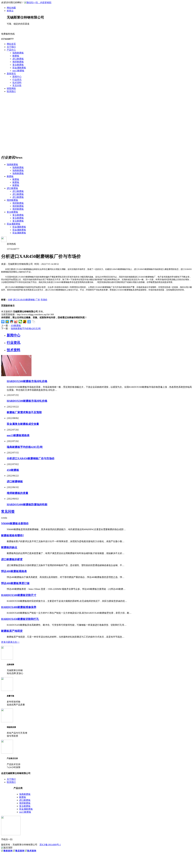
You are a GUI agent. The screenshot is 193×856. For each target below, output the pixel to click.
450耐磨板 (16, 325)
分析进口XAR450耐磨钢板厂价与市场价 (31, 458)
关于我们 (11, 47)
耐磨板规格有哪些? (12, 535)
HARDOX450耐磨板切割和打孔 (20, 619)
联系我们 (11, 91)
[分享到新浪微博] (16, 321)
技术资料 (16, 82)
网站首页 (11, 44)
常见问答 (16, 85)
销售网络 (11, 88)
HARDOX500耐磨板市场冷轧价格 (27, 381)
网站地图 (11, 8)
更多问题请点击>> (10, 642)
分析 (10, 299)
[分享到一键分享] (29, 321)
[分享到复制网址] (33, 321)
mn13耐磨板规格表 (18, 435)
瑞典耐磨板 (18, 53)
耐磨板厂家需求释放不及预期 (24, 412)
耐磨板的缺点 (9, 547)
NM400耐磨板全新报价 (15, 523)
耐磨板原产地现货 (12, 630)
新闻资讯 (11, 73)
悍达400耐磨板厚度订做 (15, 583)
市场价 (44, 299)
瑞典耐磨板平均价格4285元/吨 (26, 328)
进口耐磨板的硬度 (12, 559)
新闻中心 (16, 76)
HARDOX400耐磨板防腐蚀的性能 (27, 504)
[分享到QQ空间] (7, 321)
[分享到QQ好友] (11, 321)
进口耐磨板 (18, 59)
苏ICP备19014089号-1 (50, 844)
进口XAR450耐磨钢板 (24, 299)
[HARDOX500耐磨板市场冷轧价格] (16, 375)
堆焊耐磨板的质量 (17, 493)
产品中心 (11, 50)
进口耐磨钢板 (15, 481)
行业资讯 (16, 79)
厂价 (37, 299)
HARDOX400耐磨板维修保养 (18, 607)
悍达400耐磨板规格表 (14, 571)
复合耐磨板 (18, 64)
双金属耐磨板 (19, 67)
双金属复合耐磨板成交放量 (23, 423)
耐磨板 (15, 56)
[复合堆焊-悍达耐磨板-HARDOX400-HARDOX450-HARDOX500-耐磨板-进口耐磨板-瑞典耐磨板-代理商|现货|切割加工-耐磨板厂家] (37, 2)
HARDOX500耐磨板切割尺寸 (18, 595)
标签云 (10, 10)
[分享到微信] (20, 321)
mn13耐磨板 (18, 70)
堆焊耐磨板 (18, 62)
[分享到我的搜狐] (25, 321)
